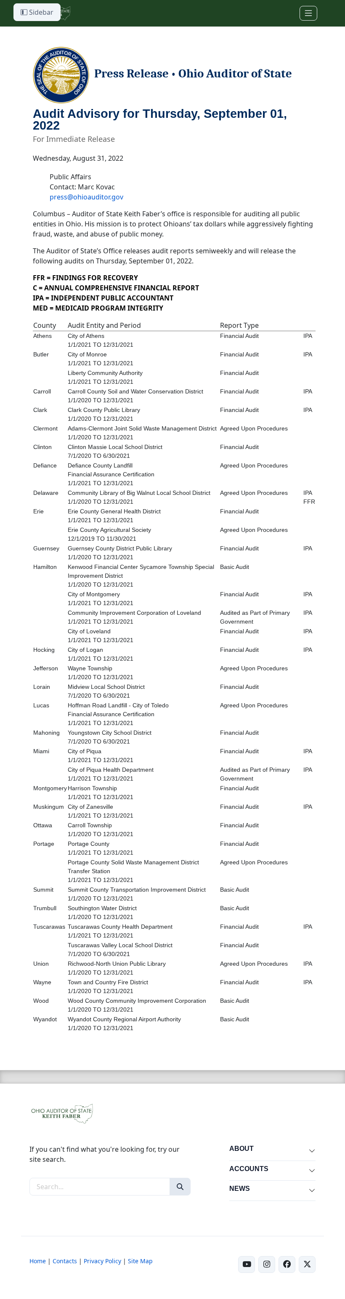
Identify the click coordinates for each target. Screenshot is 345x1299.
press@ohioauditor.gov (86, 197)
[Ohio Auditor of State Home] (61, 1113)
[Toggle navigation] (308, 13)
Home (37, 1261)
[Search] (180, 1186)
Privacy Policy (102, 1261)
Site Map (140, 1261)
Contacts (65, 1261)
